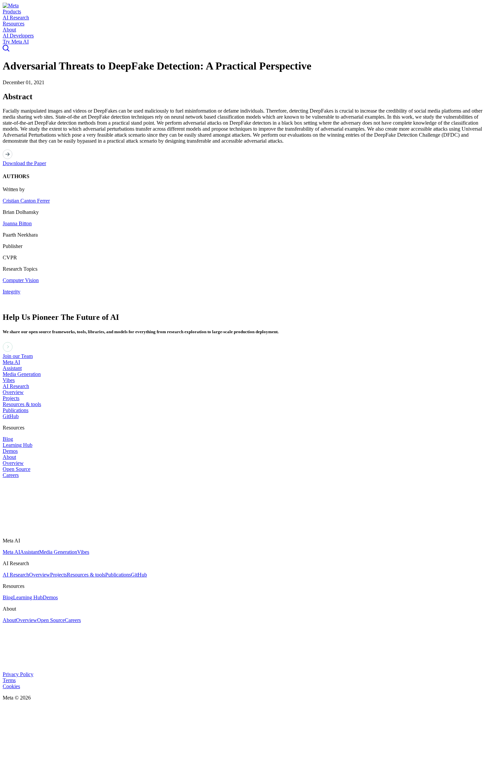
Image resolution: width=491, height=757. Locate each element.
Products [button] (12, 11)
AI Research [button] (16, 17)
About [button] (9, 29)
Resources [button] (13, 23)
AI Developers (18, 35)
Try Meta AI (16, 41)
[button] (11, 5)
